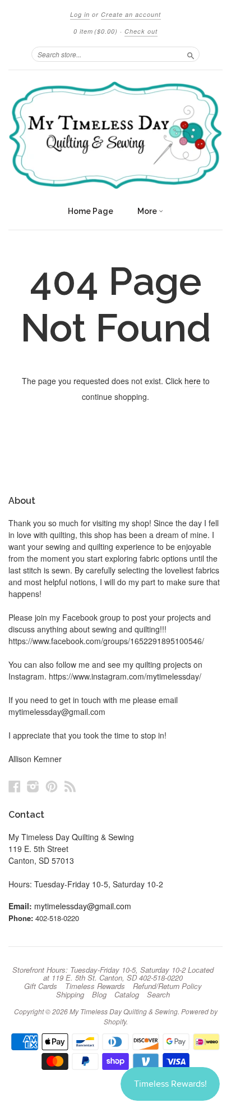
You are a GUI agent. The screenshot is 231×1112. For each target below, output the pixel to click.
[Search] (190, 54)
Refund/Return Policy (167, 986)
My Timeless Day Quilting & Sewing (124, 1011)
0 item (95, 31)
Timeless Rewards (95, 986)
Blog (99, 995)
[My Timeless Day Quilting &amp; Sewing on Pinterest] (51, 786)
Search (158, 995)
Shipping (70, 995)
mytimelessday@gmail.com (82, 906)
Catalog (126, 995)
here (192, 380)
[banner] (115, 135)
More (148, 211)
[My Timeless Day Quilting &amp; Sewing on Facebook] (14, 786)
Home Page (90, 211)
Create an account (131, 14)
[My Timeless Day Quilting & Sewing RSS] (70, 786)
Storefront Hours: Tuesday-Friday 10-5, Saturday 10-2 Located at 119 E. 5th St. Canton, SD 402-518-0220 (113, 974)
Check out (141, 31)
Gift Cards (40, 986)
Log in (80, 14)
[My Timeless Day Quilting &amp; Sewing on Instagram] (33, 786)
